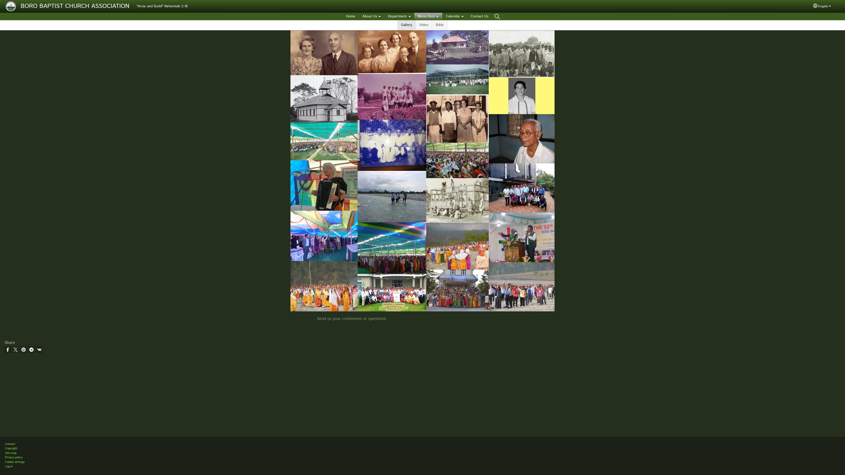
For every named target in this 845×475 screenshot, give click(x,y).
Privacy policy (13, 457)
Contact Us (479, 16)
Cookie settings (15, 462)
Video (423, 24)
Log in (9, 466)
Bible (440, 24)
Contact (10, 444)
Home (350, 16)
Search (497, 16)
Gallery (406, 24)
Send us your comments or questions (351, 319)
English (823, 6)
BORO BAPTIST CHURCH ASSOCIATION (75, 6)
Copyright (11, 448)
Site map (11, 453)
